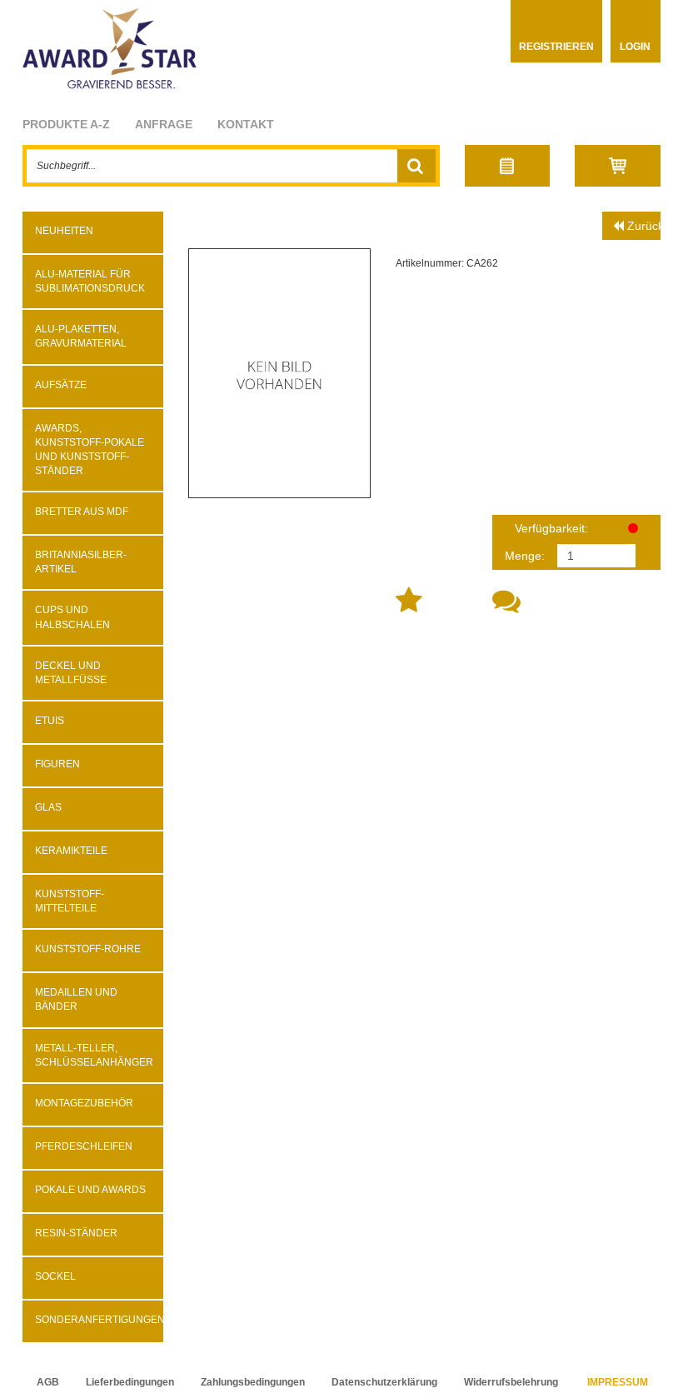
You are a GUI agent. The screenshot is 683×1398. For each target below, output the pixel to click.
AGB (48, 1382)
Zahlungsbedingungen (253, 1382)
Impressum (617, 1382)
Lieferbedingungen (130, 1382)
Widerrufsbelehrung (511, 1382)
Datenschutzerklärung (384, 1382)
